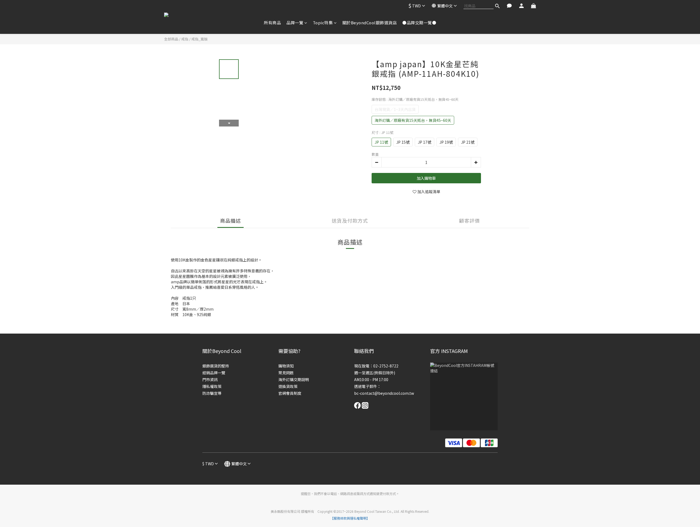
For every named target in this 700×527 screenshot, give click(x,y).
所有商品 (272, 22)
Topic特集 (323, 22)
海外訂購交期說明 (293, 379)
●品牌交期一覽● (419, 22)
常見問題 (286, 372)
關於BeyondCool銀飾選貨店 (369, 22)
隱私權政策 (211, 386)
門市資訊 (210, 379)
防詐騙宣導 (211, 393)
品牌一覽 (294, 22)
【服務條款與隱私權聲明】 (350, 518)
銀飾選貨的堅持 (215, 366)
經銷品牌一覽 (213, 372)
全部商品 (171, 39)
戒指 (184, 39)
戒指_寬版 (199, 39)
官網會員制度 (289, 393)
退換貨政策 (288, 386)
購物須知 (286, 366)
